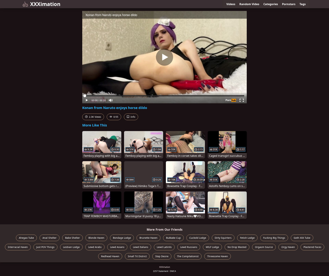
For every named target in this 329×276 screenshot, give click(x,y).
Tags (303, 4)
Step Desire (161, 256)
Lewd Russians (188, 247)
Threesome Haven (217, 256)
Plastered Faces (312, 247)
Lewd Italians (140, 247)
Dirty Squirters (223, 237)
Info (132, 116)
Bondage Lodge (122, 237)
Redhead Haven (110, 256)
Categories (270, 4)
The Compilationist (188, 256)
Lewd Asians (117, 247)
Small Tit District (137, 256)
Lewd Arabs (95, 247)
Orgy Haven (288, 247)
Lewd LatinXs (164, 247)
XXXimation (45, 4)
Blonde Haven (96, 237)
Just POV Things (45, 247)
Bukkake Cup (173, 237)
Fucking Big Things (274, 237)
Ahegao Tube (26, 237)
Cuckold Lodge (197, 237)
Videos (230, 4)
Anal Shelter (49, 237)
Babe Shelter (72, 237)
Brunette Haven (148, 237)
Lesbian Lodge (71, 247)
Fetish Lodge (247, 237)
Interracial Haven (18, 247)
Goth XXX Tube (302, 237)
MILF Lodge (212, 247)
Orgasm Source (264, 247)
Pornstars (288, 4)
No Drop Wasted (237, 247)
